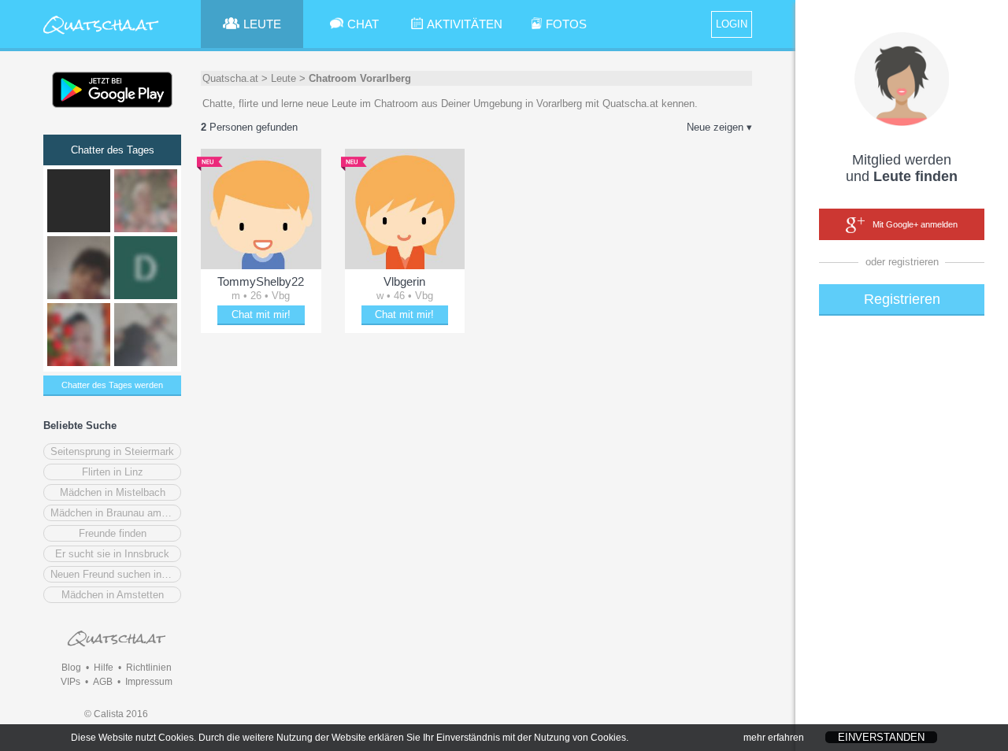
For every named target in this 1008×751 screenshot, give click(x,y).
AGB (103, 681)
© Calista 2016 (116, 714)
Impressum (148, 681)
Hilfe (103, 667)
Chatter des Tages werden (112, 385)
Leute (283, 78)
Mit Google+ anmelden (915, 224)
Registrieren (902, 299)
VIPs (70, 681)
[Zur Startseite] (101, 35)
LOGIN (731, 24)
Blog (71, 667)
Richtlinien (149, 667)
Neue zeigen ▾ (719, 127)
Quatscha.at (230, 78)
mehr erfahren (773, 737)
